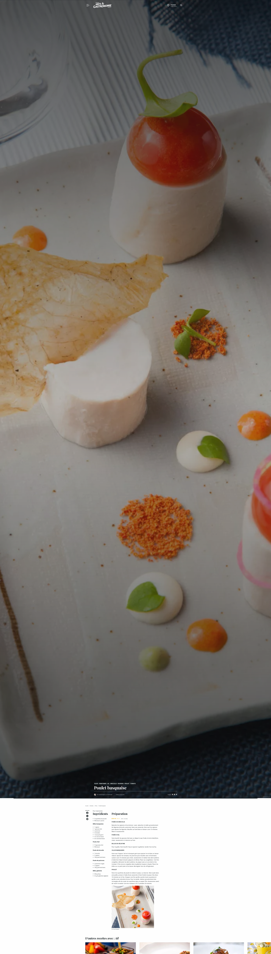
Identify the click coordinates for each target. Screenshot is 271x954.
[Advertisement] (174, 819)
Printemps (102, 783)
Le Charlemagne (109, 794)
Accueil (86, 805)
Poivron (121, 783)
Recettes (91, 805)
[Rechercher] (181, 5)
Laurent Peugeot (101, 794)
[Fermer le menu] (88, 5)
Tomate (133, 783)
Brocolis (113, 783)
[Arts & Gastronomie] (102, 5)
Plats (96, 783)
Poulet (126, 783)
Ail (108, 783)
